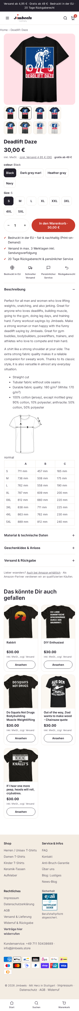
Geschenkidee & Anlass (22, 548)
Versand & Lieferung (18, 916)
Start (11, 1007)
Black (10, 173)
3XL (67, 201)
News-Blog (49, 881)
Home (4, 30)
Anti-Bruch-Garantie (55, 863)
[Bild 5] (10, 127)
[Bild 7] (39, 127)
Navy (9, 183)
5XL (21, 211)
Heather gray (57, 173)
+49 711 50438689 (39, 943)
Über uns (48, 869)
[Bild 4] (54, 112)
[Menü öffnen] (7, 18)
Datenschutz (28, 989)
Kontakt (47, 856)
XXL (55, 201)
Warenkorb (64, 1007)
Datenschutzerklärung (19, 904)
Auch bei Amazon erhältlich (43, 572)
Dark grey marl (30, 173)
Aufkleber (10, 875)
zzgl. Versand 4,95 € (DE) (36, 157)
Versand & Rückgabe (20, 560)
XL (43, 201)
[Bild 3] (39, 112)
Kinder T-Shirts (14, 863)
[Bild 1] (10, 112)
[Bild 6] (25, 127)
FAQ (45, 850)
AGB (7, 910)
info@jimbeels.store (17, 948)
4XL (9, 211)
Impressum (11, 898)
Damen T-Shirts (14, 856)
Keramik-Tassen (14, 869)
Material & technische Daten (26, 535)
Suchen (36, 1007)
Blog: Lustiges (51, 875)
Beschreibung (14, 289)
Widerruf (53, 989)
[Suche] (65, 18)
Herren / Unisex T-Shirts (20, 850)
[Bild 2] (25, 112)
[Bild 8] (54, 127)
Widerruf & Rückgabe (18, 922)
